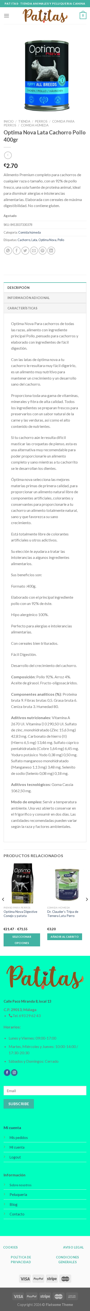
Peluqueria (18, 1194)
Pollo (61, 240)
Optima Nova (47, 240)
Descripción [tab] (18, 288)
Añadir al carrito (65, 936)
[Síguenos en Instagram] (14, 1072)
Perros (41, 121)
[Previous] (3, 909)
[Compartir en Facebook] (17, 251)
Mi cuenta (12, 1127)
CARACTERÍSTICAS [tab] (22, 308)
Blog (14, 1204)
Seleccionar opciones (21, 939)
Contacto (17, 1214)
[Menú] (6, 15)
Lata (34, 240)
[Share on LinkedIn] (51, 251)
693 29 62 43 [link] (30, 1015)
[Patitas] (45, 16)
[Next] (86, 909)
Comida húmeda (34, 125)
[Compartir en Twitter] (25, 251)
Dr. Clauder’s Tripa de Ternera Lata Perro (62, 914)
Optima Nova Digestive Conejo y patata (20, 914)
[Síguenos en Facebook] (7, 1072)
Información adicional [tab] (28, 298)
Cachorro (24, 240)
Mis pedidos (19, 1138)
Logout (15, 1157)
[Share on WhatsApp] (8, 251)
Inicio (9, 121)
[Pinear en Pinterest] (43, 251)
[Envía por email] (34, 251)
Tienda (24, 121)
